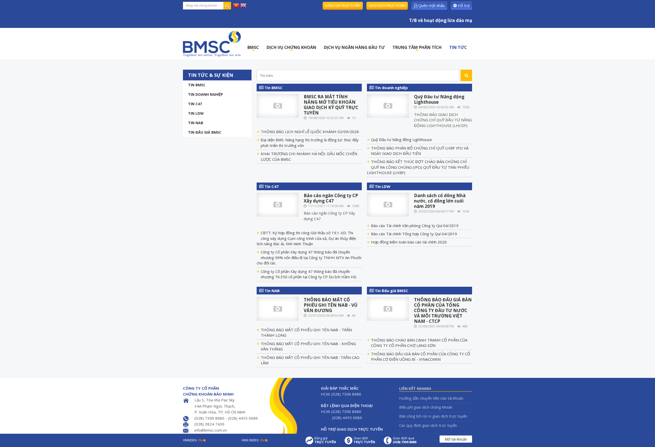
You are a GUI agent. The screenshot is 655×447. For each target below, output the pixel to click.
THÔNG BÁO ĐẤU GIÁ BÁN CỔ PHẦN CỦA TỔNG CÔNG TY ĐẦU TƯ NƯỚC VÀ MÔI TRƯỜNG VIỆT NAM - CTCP (443, 310)
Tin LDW (196, 113)
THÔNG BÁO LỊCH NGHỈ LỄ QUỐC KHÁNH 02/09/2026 (310, 131)
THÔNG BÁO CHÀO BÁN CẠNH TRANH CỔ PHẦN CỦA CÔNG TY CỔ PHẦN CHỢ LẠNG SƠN (419, 342)
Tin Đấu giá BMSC (204, 132)
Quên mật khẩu (431, 5)
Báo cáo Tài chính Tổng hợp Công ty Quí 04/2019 (414, 233)
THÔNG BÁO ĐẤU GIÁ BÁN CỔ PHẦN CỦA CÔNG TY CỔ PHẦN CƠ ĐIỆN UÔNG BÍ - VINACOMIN (420, 356)
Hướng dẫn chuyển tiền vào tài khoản (431, 398)
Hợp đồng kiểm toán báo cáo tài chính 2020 (409, 241)
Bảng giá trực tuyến (342, 5)
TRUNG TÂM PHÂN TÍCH (417, 49)
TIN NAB (195, 122)
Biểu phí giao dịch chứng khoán (425, 407)
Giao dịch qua (404, 440)
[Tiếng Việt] (236, 5)
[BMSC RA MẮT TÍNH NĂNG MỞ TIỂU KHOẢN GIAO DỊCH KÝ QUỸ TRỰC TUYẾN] (278, 105)
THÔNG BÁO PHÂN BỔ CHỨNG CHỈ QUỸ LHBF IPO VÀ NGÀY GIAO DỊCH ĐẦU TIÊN (419, 150)
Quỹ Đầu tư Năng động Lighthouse (439, 99)
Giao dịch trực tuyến (387, 5)
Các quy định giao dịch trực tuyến (428, 425)
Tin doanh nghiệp (205, 94)
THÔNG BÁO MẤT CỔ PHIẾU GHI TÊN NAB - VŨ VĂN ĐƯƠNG (330, 305)
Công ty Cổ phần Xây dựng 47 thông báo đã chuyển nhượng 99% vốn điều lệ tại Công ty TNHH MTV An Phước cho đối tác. (309, 257)
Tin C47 (195, 103)
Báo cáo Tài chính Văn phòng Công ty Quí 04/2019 (414, 225)
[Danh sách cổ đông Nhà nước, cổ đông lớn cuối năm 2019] (388, 204)
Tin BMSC (196, 84)
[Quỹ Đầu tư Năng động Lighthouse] (388, 105)
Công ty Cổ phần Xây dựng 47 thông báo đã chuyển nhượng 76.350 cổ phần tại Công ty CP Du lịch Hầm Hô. (309, 274)
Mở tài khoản (456, 439)
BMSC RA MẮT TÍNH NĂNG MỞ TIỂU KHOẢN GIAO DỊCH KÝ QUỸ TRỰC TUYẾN (331, 105)
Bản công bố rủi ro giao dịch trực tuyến (433, 416)
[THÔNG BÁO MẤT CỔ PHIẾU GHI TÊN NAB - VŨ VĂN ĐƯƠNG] (278, 308)
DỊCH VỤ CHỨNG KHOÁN (291, 49)
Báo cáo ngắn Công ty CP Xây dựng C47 (331, 198)
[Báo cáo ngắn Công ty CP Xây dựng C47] (278, 204)
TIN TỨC (458, 47)
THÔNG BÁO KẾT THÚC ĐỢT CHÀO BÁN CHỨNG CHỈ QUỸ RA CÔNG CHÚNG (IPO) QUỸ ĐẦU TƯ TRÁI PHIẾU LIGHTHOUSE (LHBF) (418, 167)
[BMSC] (212, 43)
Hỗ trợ (463, 5)
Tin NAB (272, 290)
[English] (243, 5)
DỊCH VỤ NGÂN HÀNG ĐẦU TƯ (354, 47)
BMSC (253, 49)
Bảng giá (325, 440)
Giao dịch (364, 440)
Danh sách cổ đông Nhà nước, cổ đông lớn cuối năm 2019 (440, 201)
